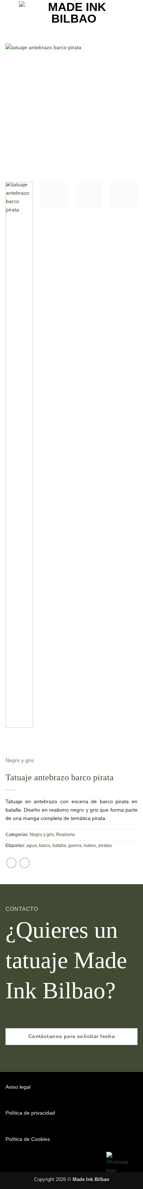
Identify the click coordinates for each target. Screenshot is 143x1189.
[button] (10, 12)
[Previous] (17, 109)
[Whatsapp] (117, 1163)
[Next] (125, 109)
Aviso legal (18, 1087)
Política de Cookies (28, 1139)
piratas (105, 845)
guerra (74, 845)
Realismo (65, 834)
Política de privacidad (30, 1113)
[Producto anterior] (11, 863)
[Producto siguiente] (24, 863)
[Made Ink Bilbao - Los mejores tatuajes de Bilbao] (74, 12)
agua (31, 845)
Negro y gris (20, 760)
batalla (59, 845)
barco (44, 845)
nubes (90, 845)
